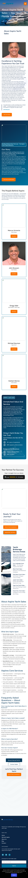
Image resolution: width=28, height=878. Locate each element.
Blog (3, 841)
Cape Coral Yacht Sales (18, 585)
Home (3, 835)
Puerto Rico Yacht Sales (19, 591)
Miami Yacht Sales (17, 569)
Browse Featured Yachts (14, 760)
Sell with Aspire (6, 837)
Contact (4, 843)
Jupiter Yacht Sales (17, 580)
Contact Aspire (14, 764)
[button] (25, 3)
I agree (14, 875)
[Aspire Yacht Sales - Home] (7, 3)
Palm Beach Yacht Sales (19, 574)
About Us (4, 839)
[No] (26, 873)
